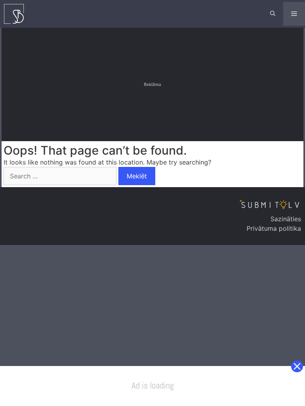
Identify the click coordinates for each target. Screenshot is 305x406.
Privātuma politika (274, 228)
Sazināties (285, 219)
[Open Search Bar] (272, 14)
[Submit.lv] (16, 14)
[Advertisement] (153, 83)
